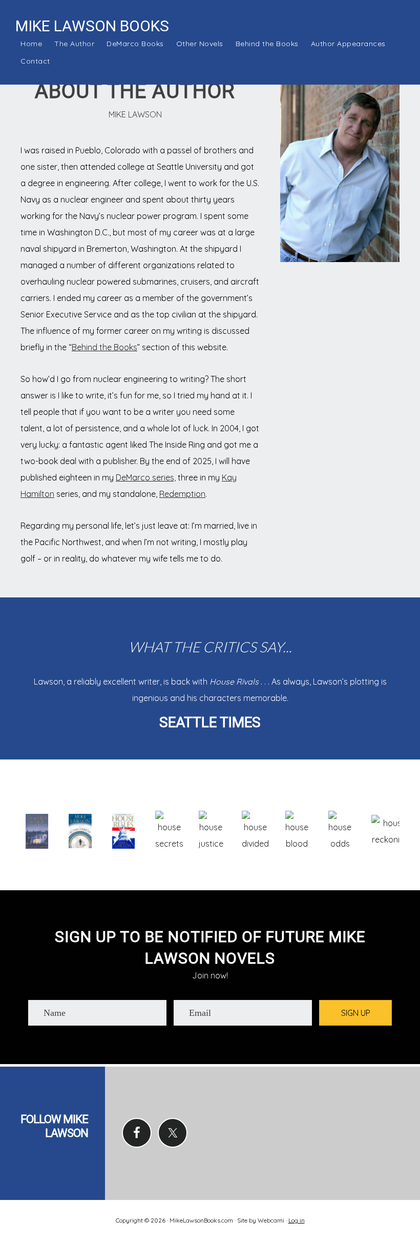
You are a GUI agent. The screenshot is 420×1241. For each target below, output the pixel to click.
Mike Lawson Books (92, 26)
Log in (296, 1220)
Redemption (182, 494)
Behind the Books (104, 347)
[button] (355, 1013)
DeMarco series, (146, 477)
